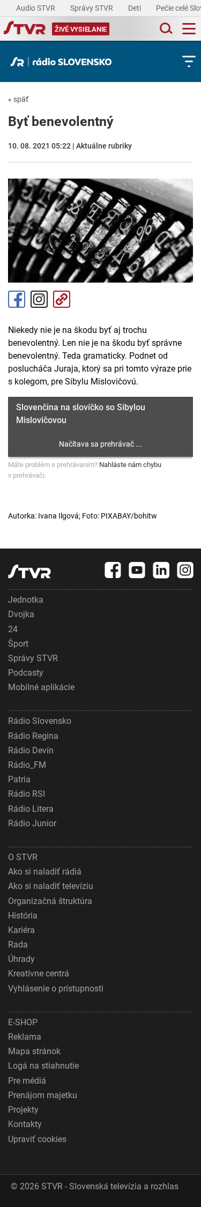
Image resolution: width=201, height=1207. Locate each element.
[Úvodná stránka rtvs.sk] (24, 29)
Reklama (24, 1037)
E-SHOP (23, 1022)
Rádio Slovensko (39, 721)
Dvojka (21, 614)
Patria (19, 779)
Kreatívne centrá (38, 973)
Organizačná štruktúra (50, 901)
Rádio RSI (26, 794)
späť (18, 99)
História (23, 915)
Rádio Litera (31, 809)
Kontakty (25, 1124)
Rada (18, 944)
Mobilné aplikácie (41, 687)
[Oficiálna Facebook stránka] (113, 570)
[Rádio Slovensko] (64, 61)
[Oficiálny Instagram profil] (185, 570)
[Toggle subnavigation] (189, 61)
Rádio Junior (32, 823)
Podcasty (25, 673)
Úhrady (21, 959)
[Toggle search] (165, 29)
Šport (18, 644)
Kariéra (21, 930)
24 (13, 629)
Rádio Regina (33, 736)
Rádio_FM (27, 765)
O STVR (23, 857)
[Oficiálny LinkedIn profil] (161, 570)
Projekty (23, 1110)
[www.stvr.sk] (29, 571)
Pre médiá (27, 1081)
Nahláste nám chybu (130, 465)
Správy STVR (92, 8)
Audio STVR (36, 8)
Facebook (16, 299)
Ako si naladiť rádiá (44, 872)
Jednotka (25, 600)
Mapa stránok (34, 1051)
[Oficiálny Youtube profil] (137, 570)
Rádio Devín (31, 750)
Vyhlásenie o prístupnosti (55, 988)
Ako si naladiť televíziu (50, 886)
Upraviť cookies (37, 1139)
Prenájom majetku (42, 1095)
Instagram (39, 299)
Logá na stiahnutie (43, 1066)
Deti (135, 8)
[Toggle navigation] (189, 29)
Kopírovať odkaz (61, 299)
